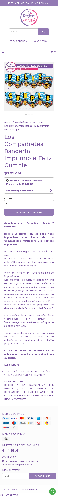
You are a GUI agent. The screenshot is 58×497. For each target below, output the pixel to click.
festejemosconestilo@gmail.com (22, 461)
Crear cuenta (18, 41)
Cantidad (8, 198)
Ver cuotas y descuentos (19, 190)
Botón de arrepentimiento (18, 464)
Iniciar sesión (39, 41)
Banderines (22, 122)
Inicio (7, 122)
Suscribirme (42, 476)
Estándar (38, 122)
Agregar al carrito (29, 212)
